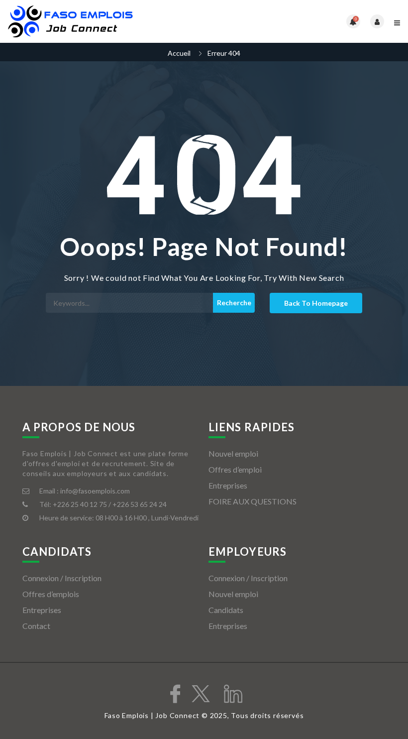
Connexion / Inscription (62, 578)
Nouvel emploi (233, 453)
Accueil (179, 53)
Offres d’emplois (50, 594)
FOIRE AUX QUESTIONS (252, 501)
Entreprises (227, 485)
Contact (36, 625)
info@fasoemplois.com (95, 491)
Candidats (225, 610)
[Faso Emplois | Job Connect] (105, 21)
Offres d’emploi (235, 469)
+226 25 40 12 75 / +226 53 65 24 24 (110, 504)
